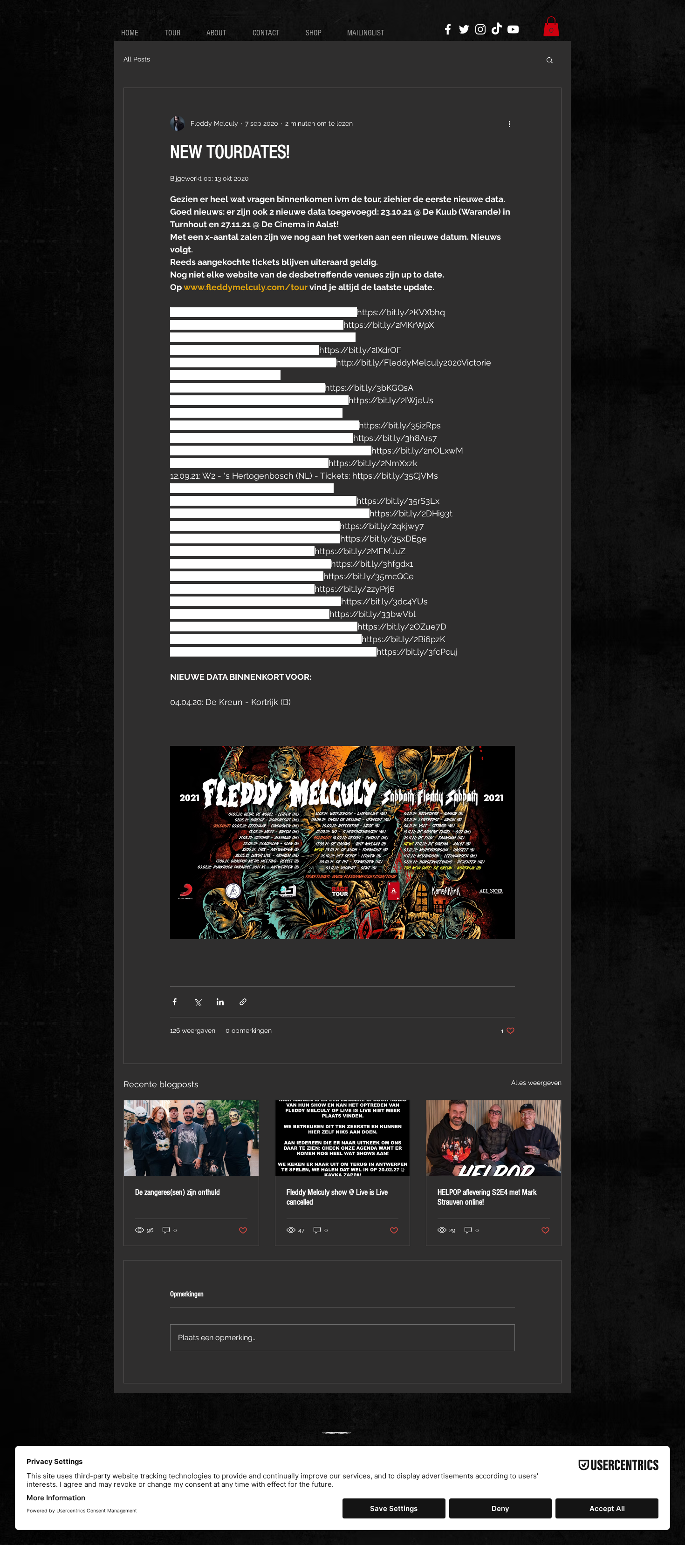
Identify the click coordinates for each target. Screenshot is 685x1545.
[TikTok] (497, 29)
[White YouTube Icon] (513, 29)
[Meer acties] (509, 123)
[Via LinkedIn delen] (220, 1001)
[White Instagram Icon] (480, 29)
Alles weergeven (536, 1082)
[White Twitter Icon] (464, 29)
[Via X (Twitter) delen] (197, 1001)
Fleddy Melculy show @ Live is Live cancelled (337, 1197)
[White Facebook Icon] (448, 29)
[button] (551, 26)
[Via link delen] (243, 1001)
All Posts (136, 59)
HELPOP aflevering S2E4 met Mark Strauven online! (487, 1197)
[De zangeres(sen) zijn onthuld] (191, 1138)
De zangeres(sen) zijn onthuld (177, 1192)
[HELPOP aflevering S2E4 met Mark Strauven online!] (493, 1138)
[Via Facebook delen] (174, 1001)
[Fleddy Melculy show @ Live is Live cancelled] (342, 1138)
